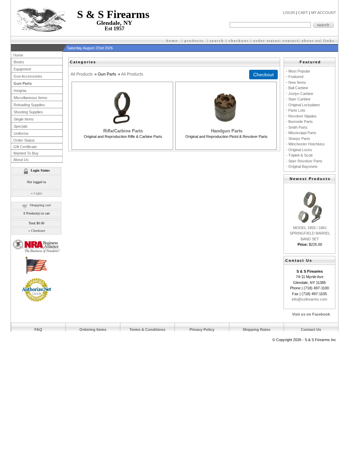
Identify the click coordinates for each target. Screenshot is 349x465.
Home (18, 55)
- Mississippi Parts (301, 133)
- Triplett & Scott (299, 155)
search (217, 40)
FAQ (38, 329)
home (172, 40)
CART (303, 13)
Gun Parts (23, 83)
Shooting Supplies (28, 112)
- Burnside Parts (299, 121)
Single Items (24, 119)
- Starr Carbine (298, 99)
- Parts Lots (295, 110)
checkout (238, 40)
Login (38, 193)
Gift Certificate (25, 147)
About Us (21, 160)
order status (266, 40)
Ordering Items (92, 329)
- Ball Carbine (297, 88)
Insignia (20, 91)
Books (19, 62)
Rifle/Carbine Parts (123, 130)
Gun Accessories (28, 76)
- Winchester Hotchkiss (305, 144)
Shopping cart (40, 205)
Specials (21, 126)
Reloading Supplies (29, 105)
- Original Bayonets (302, 166)
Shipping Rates (256, 329)
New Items (297, 82)
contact (291, 40)
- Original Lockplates (303, 105)
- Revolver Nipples (301, 116)
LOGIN (289, 13)
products (193, 40)
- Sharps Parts (298, 139)
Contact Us (311, 329)
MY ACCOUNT (323, 13)
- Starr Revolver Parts (304, 161)
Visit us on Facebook (311, 314)
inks (329, 40)
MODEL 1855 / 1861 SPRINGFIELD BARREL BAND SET (310, 233)
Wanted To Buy (26, 153)
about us (311, 40)
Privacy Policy (201, 329)
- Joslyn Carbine (299, 94)
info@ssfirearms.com (309, 299)
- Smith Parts (296, 127)
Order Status (24, 140)
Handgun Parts (226, 130)
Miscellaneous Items (30, 98)
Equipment (22, 69)
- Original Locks (299, 150)
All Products (82, 74)
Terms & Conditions (147, 329)
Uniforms (21, 133)
